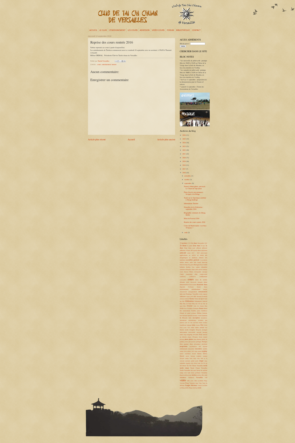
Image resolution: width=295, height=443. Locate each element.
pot (190, 342)
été (195, 296)
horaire (114, 64)
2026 (184, 135)
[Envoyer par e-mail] (116, 61)
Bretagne (197, 265)
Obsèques (195, 337)
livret (181, 327)
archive (194, 255)
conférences (192, 276)
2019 (184, 161)
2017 (184, 169)
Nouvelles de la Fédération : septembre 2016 (193, 208)
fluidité (182, 308)
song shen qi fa (202, 358)
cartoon (200, 269)
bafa (195, 262)
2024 (184, 142)
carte (196, 269)
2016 (184, 172)
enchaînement (196, 289)
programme (183, 346)
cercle (181, 272)
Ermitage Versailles (192, 294)
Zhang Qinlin (185, 388)
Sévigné (182, 358)
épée (181, 294)
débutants (182, 282)
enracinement (183, 292)
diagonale (182, 287)
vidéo (183, 380)
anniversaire (204, 253)
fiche (195, 306)
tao (201, 370)
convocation (183, 280)
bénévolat (204, 262)
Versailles (199, 377)
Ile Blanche (184, 318)
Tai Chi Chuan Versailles (195, 366)
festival (205, 301)
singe (194, 358)
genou (198, 311)
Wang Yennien (190, 383)
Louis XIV (186, 327)
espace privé (189, 296)
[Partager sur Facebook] (122, 61)
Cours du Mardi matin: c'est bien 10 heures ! (195, 226)
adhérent (198, 248)
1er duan (194, 243)
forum (201, 308)
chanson (186, 272)
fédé (183, 301)
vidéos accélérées (199, 381)
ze (180, 388)
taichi (205, 365)
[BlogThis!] (118, 61)
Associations (203, 260)
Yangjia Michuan (191, 385)
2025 (184, 139)
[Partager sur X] (120, 61)
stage (201, 360)
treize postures (196, 373)
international (183, 320)
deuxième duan (202, 284)
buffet (205, 265)
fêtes (184, 306)
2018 (184, 165)
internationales (192, 320)
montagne (204, 330)
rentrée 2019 (190, 351)
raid (200, 346)
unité (206, 375)
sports (196, 361)
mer (206, 327)
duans (205, 287)
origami (205, 337)
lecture (200, 322)
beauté (199, 262)
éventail (204, 296)
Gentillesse (204, 311)
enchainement (184, 289)
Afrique (188, 250)
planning (199, 339)
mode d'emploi (190, 330)
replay (204, 351)
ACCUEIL (93, 30)
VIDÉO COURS (158, 30)
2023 (184, 146)
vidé (206, 377)
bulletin (182, 267)
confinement (203, 276)
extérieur (186, 299)
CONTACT (196, 30)
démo (205, 282)
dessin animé (192, 284)
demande (200, 282)
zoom (199, 387)
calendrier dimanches (185, 269)
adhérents (204, 248)
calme (193, 269)
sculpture (198, 356)
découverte (193, 282)
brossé (202, 265)
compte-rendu (203, 274)
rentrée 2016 (183, 351)
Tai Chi (203, 363)
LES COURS (133, 30)
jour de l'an (188, 322)
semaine (205, 356)
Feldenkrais (198, 301)
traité (189, 373)
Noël (200, 334)
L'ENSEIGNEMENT (117, 30)
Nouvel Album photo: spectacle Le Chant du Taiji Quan (194, 187)
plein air (204, 339)
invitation (200, 320)
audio (191, 262)
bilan (186, 265)
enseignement (192, 292)
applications (183, 255)
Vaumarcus (191, 377)
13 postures (183, 243)
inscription (196, 318)
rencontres (198, 348)
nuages (189, 337)
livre (205, 325)
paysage (182, 339)
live (202, 324)
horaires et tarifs (197, 315)
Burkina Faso (190, 267)
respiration (188, 353)
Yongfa (200, 385)
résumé (194, 353)
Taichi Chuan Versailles (198, 368)
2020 (184, 157)
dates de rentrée (201, 280)
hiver (181, 315)
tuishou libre (200, 375)
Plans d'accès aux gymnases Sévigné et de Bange (193, 193)
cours (99, 64)
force (185, 308)
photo (186, 339)
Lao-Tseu (195, 322)
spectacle (187, 361)
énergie (205, 289)
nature (181, 334)
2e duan (183, 245)
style (192, 363)
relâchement (183, 349)
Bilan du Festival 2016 (191, 218)
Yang (200, 383)
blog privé (191, 265)
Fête (181, 304)
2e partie (189, 246)
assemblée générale (192, 260)
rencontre (191, 349)
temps (181, 373)
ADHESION (145, 30)
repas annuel (198, 351)
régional (205, 346)
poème (182, 342)
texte (185, 373)
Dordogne (191, 287)
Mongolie (198, 330)
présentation (197, 344)
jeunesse (182, 322)
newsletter (195, 334)
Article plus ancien (166, 139)
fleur (206, 306)
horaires (190, 315)
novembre (187, 176)
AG (192, 250)
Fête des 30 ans (197, 304)
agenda (195, 250)
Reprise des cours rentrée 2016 (194, 222)
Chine (191, 272)
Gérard (182, 313)
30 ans (203, 246)
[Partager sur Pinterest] (125, 61)
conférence (183, 276)
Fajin (205, 299)
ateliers (187, 262)
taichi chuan (184, 368)
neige (185, 334)
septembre (188, 183)
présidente (204, 344)
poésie (186, 342)
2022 (184, 150)
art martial (200, 255)
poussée (193, 342)
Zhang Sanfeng (193, 388)
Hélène (199, 313)
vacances (183, 377)
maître (192, 327)
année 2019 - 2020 (193, 253)
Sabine (199, 354)
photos (191, 339)
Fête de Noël (187, 304)
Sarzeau (193, 356)
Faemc (192, 298)
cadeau (198, 267)
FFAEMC (190, 306)
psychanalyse (193, 346)
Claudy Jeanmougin (186, 274)
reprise (181, 353)
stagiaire (188, 363)
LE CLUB (103, 30)
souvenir (182, 361)
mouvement (183, 332)
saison (187, 356)
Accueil (131, 139)
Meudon (182, 330)
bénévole (182, 265)
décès (187, 282)
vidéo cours (190, 381)
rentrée (205, 349)
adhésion (182, 250)
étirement (199, 296)
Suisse (195, 363)
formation (190, 308)
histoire (204, 313)
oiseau (200, 337)
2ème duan (196, 245)
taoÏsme (205, 370)
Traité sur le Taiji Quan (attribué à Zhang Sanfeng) (195, 199)
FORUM (170, 30)
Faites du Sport (199, 299)
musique (205, 332)
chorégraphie (197, 272)
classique (204, 272)
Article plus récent (97, 139)
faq (180, 301)
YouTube (204, 385)
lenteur (189, 325)
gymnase (193, 313)
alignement (204, 250)
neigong (189, 334)
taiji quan (193, 370)
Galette (193, 311)
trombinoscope (187, 375)
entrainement (106, 64)
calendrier (204, 267)
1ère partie (200, 243)
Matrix (197, 327)
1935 (189, 243)
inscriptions (204, 318)
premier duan (188, 344)
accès (193, 248)
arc (189, 255)
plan (195, 339)
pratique (198, 342)
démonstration (184, 284)
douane (199, 287)
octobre (187, 179)
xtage (196, 383)
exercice (182, 299)
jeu (206, 320)
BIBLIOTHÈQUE (183, 30)
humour (204, 315)
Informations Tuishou (191, 203)
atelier (182, 262)
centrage (205, 269)
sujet (199, 363)
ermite (200, 294)
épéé (184, 294)
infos (190, 318)
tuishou (194, 375)
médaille (202, 327)
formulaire (196, 308)
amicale (183, 252)
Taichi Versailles (185, 370)
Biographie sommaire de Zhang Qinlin (194, 214)
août (186, 232)
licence (198, 325)
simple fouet (188, 358)
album (199, 250)
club (196, 274)
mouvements (191, 332)
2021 (184, 154)
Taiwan (198, 370)
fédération (189, 301)
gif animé (187, 313)
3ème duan (188, 248)
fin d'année (200, 306)
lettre (194, 325)
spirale (192, 361)
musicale (199, 332)
